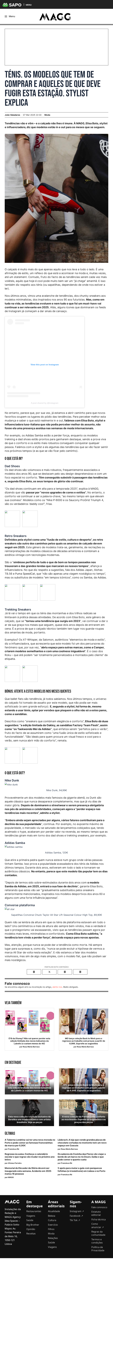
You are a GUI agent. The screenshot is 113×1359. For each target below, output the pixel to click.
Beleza (51, 1215)
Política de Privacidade (97, 1249)
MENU (28, 5)
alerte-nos (57, 987)
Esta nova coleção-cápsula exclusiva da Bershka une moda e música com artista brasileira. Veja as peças (29, 1119)
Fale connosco (99, 1207)
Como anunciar (97, 1225)
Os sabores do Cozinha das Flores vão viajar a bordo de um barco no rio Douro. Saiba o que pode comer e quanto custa (82, 1157)
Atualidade (54, 1211)
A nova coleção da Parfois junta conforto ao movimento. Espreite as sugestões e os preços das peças (84, 1119)
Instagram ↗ (77, 1211)
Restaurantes (33, 1211)
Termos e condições (97, 1241)
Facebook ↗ (76, 1215)
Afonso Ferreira (14, 1163)
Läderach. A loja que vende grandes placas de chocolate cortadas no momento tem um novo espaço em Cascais (82, 1143)
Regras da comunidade (98, 1233)
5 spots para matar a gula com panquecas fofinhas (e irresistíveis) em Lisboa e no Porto (81, 1169)
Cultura (52, 1220)
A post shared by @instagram (44, 403)
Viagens (30, 1215)
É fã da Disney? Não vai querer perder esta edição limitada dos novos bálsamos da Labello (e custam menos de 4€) (29, 1041)
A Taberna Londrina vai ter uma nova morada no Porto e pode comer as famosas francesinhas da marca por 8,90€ (30, 1143)
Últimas (10, 1133)
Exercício (53, 1224)
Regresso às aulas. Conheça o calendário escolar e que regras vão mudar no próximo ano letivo (30, 1157)
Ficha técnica (98, 1219)
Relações (53, 1238)
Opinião (30, 1229)
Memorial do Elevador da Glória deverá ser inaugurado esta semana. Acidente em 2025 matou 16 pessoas (28, 1171)
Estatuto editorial (96, 1213)
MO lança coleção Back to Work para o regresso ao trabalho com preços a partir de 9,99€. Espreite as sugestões (83, 1041)
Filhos (51, 1229)
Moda (47, 115)
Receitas (31, 1233)
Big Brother (32, 1224)
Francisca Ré (13, 1149)
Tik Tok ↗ (75, 1220)
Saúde (29, 1220)
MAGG (11, 1177)
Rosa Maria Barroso (31, 1047)
